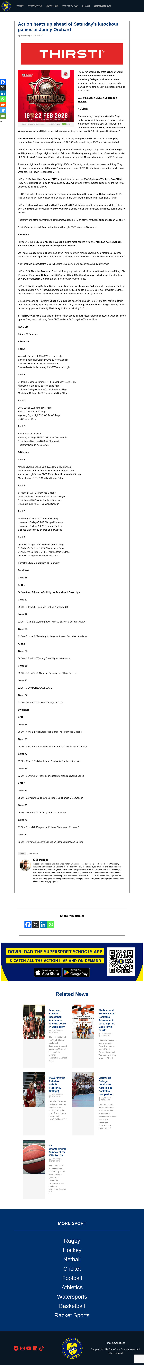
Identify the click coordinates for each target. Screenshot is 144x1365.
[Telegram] (3, 110)
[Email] (3, 116)
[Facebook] (3, 82)
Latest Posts (33, 853)
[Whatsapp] (3, 99)
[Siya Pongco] (25, 865)
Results (52, 6)
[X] (3, 88)
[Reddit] (3, 104)
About (21, 853)
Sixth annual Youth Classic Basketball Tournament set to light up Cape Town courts (107, 1020)
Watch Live (70, 6)
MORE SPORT (72, 1223)
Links (86, 6)
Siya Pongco (40, 859)
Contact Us (102, 6)
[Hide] (1, 121)
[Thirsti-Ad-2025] (72, 54)
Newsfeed (35, 6)
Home (19, 6)
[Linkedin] (3, 93)
